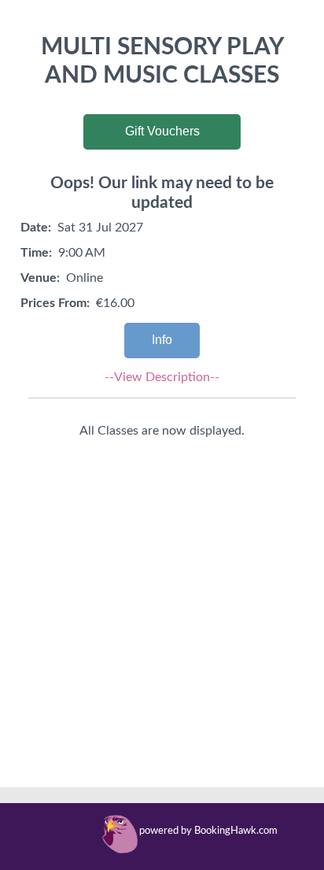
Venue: (40, 278)
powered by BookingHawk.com (208, 831)
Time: (36, 252)
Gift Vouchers (162, 131)
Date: (35, 227)
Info (162, 339)
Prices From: (55, 303)
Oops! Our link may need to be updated (162, 193)
